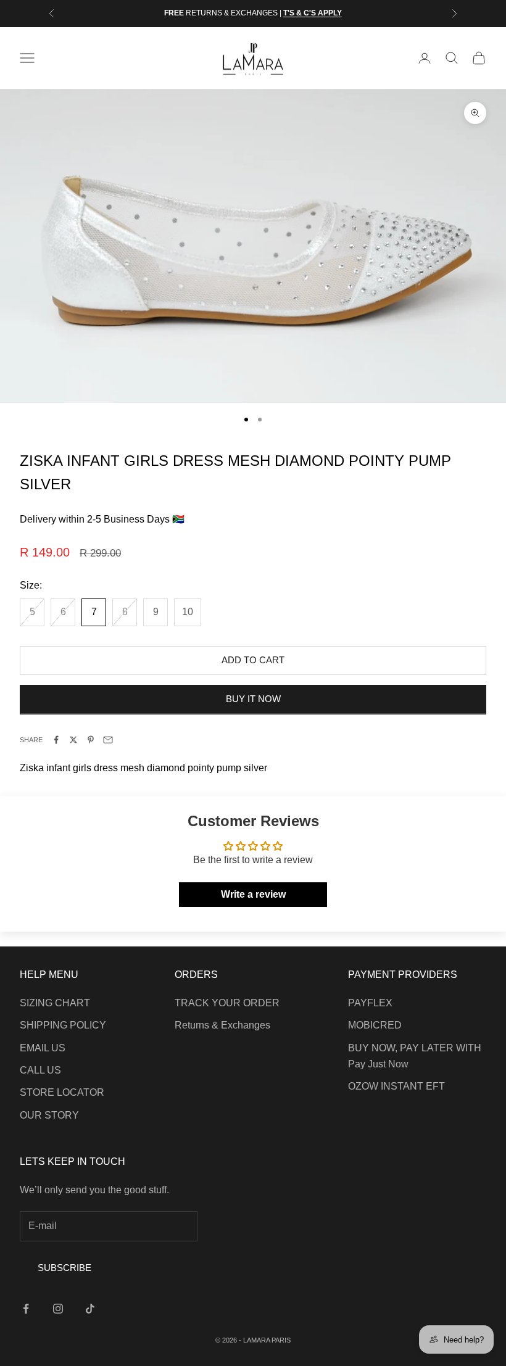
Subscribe (64, 1267)
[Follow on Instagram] (58, 1308)
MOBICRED (375, 1025)
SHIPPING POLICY (63, 1025)
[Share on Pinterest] (91, 740)
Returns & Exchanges (222, 1025)
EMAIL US (42, 1048)
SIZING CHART (55, 1003)
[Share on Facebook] (56, 740)
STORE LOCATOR (62, 1092)
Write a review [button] (253, 894)
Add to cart (253, 660)
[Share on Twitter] (73, 740)
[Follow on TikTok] (90, 1308)
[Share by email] (108, 740)
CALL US (40, 1070)
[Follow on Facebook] (26, 1308)
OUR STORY (49, 1115)
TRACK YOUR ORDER (227, 1003)
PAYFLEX (370, 1003)
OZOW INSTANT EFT (396, 1086)
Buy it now (253, 698)
